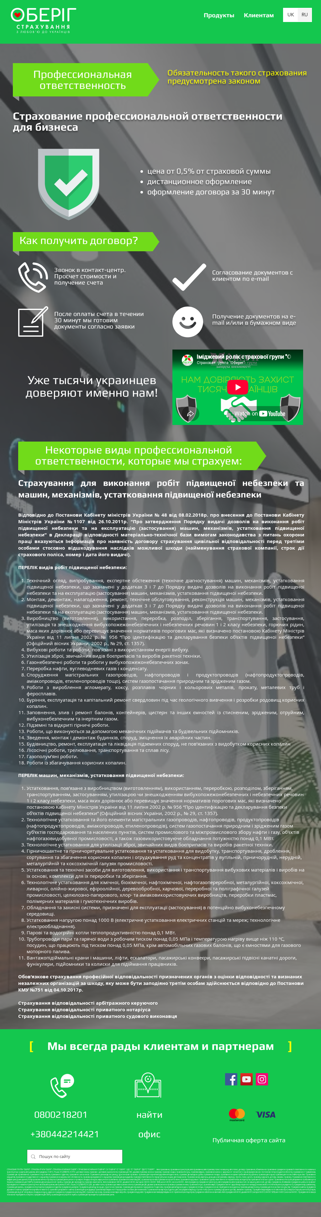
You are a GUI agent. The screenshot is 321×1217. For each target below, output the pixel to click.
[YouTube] (246, 1079)
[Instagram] (262, 1079)
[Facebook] (231, 1079)
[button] (219, 14)
